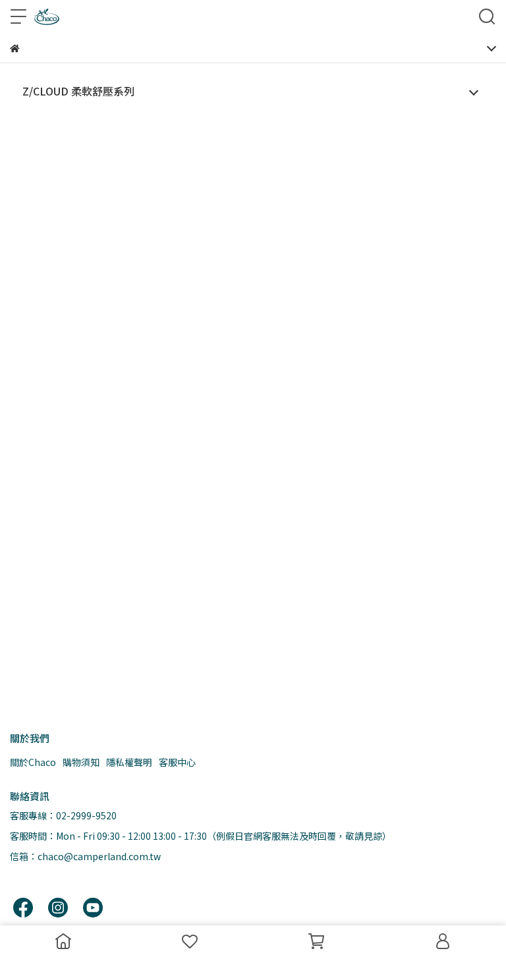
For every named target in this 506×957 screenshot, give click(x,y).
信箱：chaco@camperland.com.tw (85, 856)
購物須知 (81, 762)
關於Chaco (33, 762)
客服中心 (177, 762)
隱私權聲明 (129, 762)
